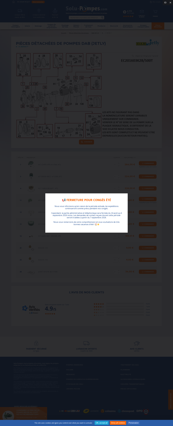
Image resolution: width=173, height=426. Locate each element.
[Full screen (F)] (165, 2)
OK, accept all (101, 423)
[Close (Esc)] (170, 2)
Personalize (134, 423)
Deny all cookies (118, 423)
